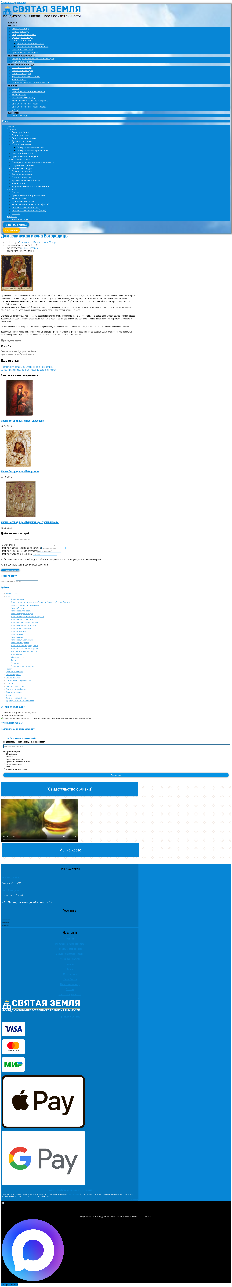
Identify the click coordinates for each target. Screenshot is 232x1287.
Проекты (9, 683)
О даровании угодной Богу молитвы (24, 651)
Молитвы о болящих (18, 631)
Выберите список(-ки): (11, 752)
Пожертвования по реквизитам (32, 46)
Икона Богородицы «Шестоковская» (22, 420)
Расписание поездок (22, 70)
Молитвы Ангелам (17, 608)
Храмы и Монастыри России (16, 769)
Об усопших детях (17, 657)
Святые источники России (25, 103)
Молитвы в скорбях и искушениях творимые (27, 617)
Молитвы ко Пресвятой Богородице (24, 622)
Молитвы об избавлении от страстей (25, 648)
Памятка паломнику (22, 67)
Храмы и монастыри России (26, 76)
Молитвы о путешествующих (22, 640)
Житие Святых (19, 79)
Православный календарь (25, 52)
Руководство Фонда (22, 37)
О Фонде (12, 25)
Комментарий (8, 545)
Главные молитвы (17, 599)
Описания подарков (13, 675)
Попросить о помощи (22, 49)
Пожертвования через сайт (30, 43)
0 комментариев (29, 248)
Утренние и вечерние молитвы (22, 666)
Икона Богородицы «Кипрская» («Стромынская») (30, 522)
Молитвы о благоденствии (21, 628)
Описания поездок (13, 678)
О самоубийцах (16, 654)
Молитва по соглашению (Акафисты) (30, 100)
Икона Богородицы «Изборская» (20, 471)
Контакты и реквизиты (70, 994)
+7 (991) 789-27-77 (11, 877)
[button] (116, 121)
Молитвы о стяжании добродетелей (24, 646)
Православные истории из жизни (28, 91)
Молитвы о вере (17, 634)
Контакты (13, 112)
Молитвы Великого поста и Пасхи (23, 619)
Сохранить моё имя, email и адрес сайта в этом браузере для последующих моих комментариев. (53, 559)
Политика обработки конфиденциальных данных (70, 1190)
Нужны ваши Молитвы (14, 759)
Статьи (15, 88)
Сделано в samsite (134, 1199)
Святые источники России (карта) (29, 106)
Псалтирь (14, 660)
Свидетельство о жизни (24, 34)
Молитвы (9, 596)
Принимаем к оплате (70, 1016)
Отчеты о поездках (21, 73)
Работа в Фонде (20, 115)
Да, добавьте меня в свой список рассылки (25, 564)
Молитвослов (19, 94)
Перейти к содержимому (13, 2)
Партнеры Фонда (20, 31)
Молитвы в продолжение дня (22, 614)
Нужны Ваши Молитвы (14, 672)
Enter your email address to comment (19, 550)
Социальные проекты (23, 61)
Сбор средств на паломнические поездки (33, 58)
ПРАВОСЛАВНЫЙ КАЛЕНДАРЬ (12, 723)
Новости (13, 85)
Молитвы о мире (17, 637)
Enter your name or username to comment (21, 547)
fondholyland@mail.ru (12, 890)
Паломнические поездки (21, 64)
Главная (12, 22)
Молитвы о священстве (20, 643)
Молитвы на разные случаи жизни (23, 625)
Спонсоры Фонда (20, 28)
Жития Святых (11, 754)
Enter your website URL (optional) (17, 553)
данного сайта (73, 1194)
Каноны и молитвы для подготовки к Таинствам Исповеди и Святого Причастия (41, 602)
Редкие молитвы (17, 663)
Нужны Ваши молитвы (70, 959)
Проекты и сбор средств (15, 764)
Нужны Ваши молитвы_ (23, 97)
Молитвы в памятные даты (21, 611)
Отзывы (16, 109)
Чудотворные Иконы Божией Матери (30, 82)
